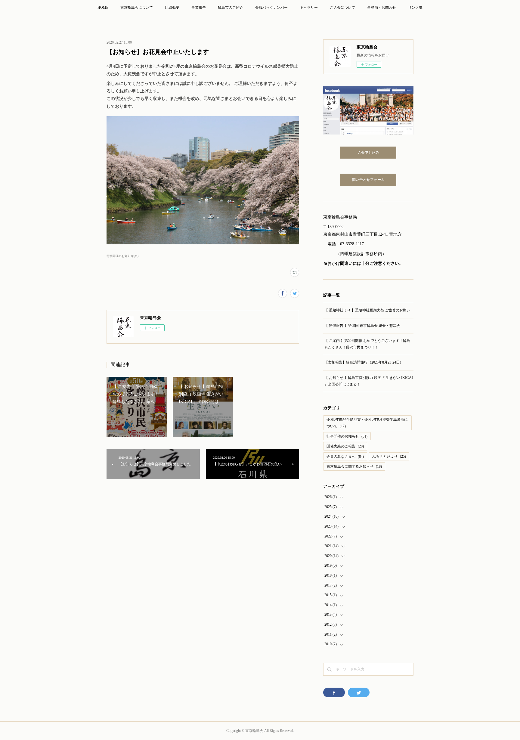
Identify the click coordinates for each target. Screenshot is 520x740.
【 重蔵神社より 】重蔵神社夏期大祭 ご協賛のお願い (367, 310)
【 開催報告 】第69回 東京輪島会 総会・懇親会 (362, 326)
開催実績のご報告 (345, 446)
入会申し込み (368, 152)
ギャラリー (309, 7)
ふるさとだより (389, 456)
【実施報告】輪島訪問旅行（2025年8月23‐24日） (363, 362)
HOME (103, 7)
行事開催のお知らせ (347, 436)
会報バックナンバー (271, 7)
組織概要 (172, 7)
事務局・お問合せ (381, 7)
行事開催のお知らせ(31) (122, 256)
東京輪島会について (136, 7)
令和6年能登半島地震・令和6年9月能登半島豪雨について (367, 422)
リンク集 (415, 7)
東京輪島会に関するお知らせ (354, 466)
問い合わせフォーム (368, 180)
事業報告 (198, 7)
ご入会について (342, 7)
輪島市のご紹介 (230, 7)
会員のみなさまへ (345, 456)
